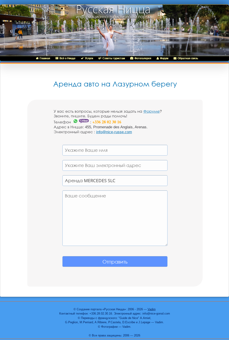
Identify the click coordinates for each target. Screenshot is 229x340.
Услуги (89, 58)
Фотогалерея (142, 58)
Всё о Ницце (67, 58)
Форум (164, 58)
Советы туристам (113, 58)
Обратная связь (188, 58)
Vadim (152, 309)
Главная (45, 58)
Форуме (151, 111)
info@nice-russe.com (114, 132)
